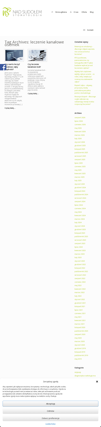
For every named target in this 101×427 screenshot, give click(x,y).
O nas (76, 12)
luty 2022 (78, 296)
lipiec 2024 (79, 205)
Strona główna (61, 12)
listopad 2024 (80, 191)
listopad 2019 (80, 352)
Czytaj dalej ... (10, 108)
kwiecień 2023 (80, 250)
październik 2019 (81, 355)
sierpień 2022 (80, 278)
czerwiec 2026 (80, 124)
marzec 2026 (80, 135)
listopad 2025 (80, 149)
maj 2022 (78, 285)
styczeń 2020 (80, 345)
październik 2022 (81, 271)
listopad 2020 (80, 327)
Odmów (50, 411)
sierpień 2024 (80, 201)
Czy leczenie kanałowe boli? (34, 65)
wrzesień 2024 (80, 198)
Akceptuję (50, 403)
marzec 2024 (80, 219)
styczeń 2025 (80, 184)
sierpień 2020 (80, 334)
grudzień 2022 (80, 264)
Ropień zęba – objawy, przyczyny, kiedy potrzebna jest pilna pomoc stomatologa (83, 89)
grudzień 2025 (80, 145)
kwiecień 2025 (80, 173)
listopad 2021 (80, 306)
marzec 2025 (80, 177)
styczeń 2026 (80, 142)
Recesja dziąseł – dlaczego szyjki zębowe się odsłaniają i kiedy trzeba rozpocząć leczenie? (85, 100)
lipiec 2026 (79, 121)
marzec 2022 (80, 292)
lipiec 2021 (79, 310)
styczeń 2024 (80, 226)
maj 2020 (78, 338)
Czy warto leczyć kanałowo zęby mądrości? (12, 67)
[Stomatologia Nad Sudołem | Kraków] (22, 12)
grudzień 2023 (80, 229)
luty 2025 (78, 180)
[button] (97, 381)
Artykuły (78, 372)
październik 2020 (81, 331)
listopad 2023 (80, 233)
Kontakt (90, 30)
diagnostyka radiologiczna (85, 375)
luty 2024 (78, 222)
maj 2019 (78, 359)
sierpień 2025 (80, 159)
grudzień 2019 (80, 348)
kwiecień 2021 (80, 320)
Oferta (84, 12)
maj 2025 (78, 170)
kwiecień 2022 (80, 289)
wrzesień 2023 (80, 240)
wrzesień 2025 (80, 156)
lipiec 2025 (79, 163)
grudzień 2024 (80, 187)
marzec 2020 (80, 341)
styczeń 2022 (80, 299)
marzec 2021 (80, 324)
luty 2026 (78, 138)
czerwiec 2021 (80, 313)
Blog (91, 12)
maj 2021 (78, 317)
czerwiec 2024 (80, 208)
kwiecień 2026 (80, 131)
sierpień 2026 (80, 117)
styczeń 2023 (80, 261)
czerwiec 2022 (80, 282)
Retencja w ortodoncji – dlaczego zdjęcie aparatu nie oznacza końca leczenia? (85, 50)
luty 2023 (78, 257)
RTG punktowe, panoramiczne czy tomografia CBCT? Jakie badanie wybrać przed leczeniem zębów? (84, 62)
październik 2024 (81, 194)
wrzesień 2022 (80, 275)
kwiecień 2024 (80, 215)
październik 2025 (81, 152)
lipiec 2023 (79, 247)
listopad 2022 (80, 268)
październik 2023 (81, 236)
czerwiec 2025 (80, 166)
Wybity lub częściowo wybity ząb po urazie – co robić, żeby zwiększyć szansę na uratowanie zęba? (85, 76)
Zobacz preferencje (50, 418)
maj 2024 (78, 212)
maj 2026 (78, 128)
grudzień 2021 (80, 303)
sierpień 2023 (80, 243)
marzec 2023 (80, 254)
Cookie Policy (50, 424)
